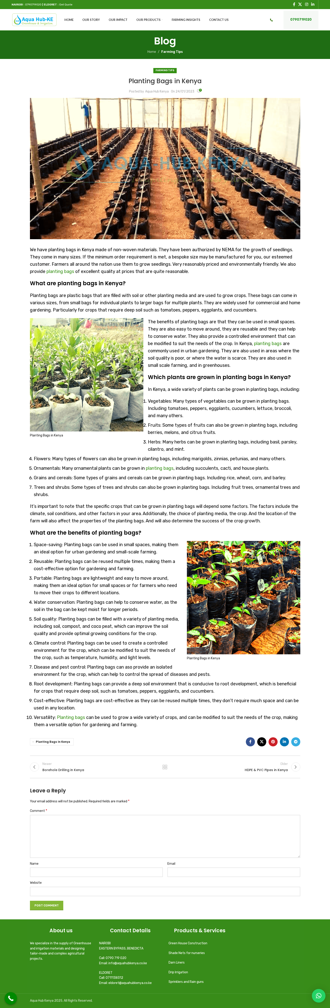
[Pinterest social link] (273, 741)
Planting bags (71, 717)
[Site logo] (34, 20)
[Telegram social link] (295, 741)
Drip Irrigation (179, 972)
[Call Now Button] (11, 998)
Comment (38, 810)
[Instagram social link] (306, 4)
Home (151, 52)
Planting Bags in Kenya (53, 741)
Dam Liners (177, 962)
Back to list (165, 767)
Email (171, 864)
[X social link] (300, 4)
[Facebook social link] (294, 4)
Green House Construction (188, 943)
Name (34, 864)
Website (36, 883)
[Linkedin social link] (313, 4)
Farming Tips (172, 52)
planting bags (60, 271)
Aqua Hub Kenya (157, 91)
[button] (318, 996)
